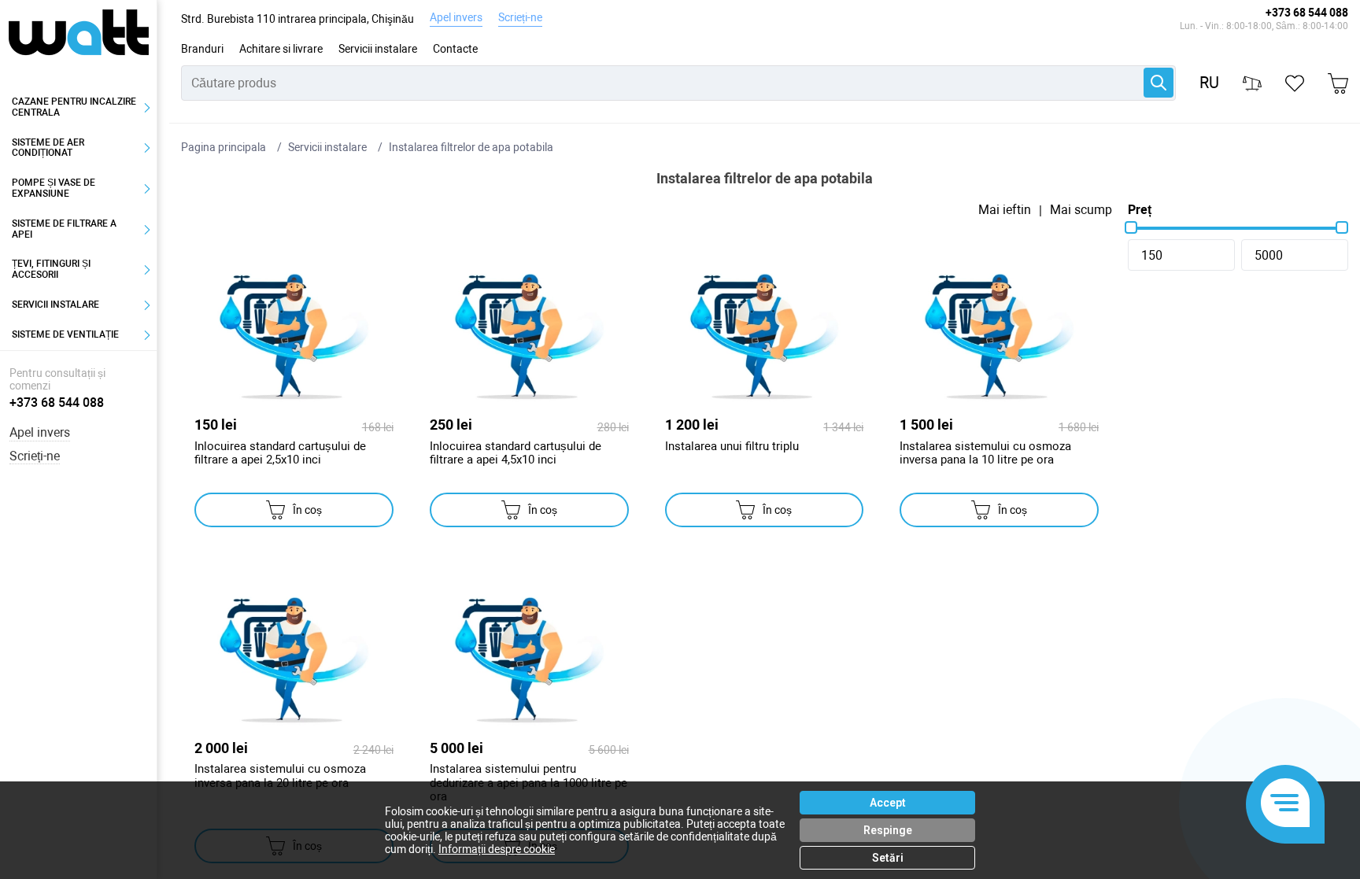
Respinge (887, 830)
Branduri (202, 48)
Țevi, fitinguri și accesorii (51, 269)
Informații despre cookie (496, 849)
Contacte (455, 48)
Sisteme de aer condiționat (48, 148)
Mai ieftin (1004, 210)
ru (1209, 83)
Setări (888, 857)
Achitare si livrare (281, 48)
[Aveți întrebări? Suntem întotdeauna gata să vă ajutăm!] (1285, 804)
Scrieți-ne (520, 17)
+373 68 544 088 (1307, 12)
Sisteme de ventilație (65, 334)
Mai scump (1081, 210)
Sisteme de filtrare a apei (64, 229)
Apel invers (456, 17)
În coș (307, 510)
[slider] (1131, 227)
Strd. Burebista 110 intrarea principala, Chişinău (297, 19)
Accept (888, 802)
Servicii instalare (377, 48)
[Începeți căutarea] (1158, 83)
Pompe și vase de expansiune (53, 188)
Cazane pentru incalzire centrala (74, 107)
